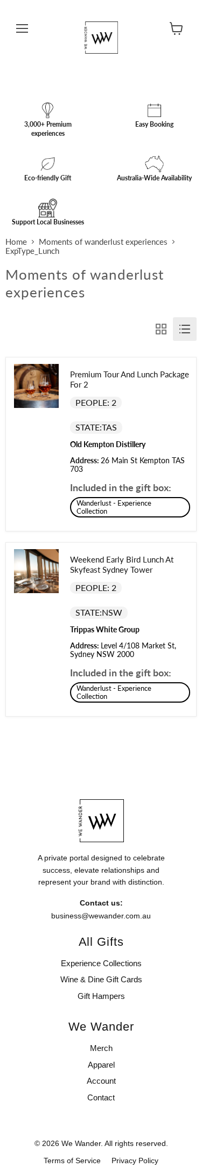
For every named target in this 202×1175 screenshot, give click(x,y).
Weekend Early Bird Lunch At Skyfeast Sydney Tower (121, 564)
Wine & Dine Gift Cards (101, 979)
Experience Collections (101, 963)
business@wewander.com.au (101, 915)
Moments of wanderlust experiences (103, 241)
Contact (101, 1097)
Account (101, 1080)
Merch (101, 1048)
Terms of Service (72, 1160)
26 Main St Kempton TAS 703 (127, 464)
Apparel (101, 1064)
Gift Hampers (101, 996)
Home (16, 241)
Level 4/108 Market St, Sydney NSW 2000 (123, 650)
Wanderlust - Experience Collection (113, 507)
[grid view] (161, 329)
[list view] (185, 329)
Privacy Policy (135, 1160)
